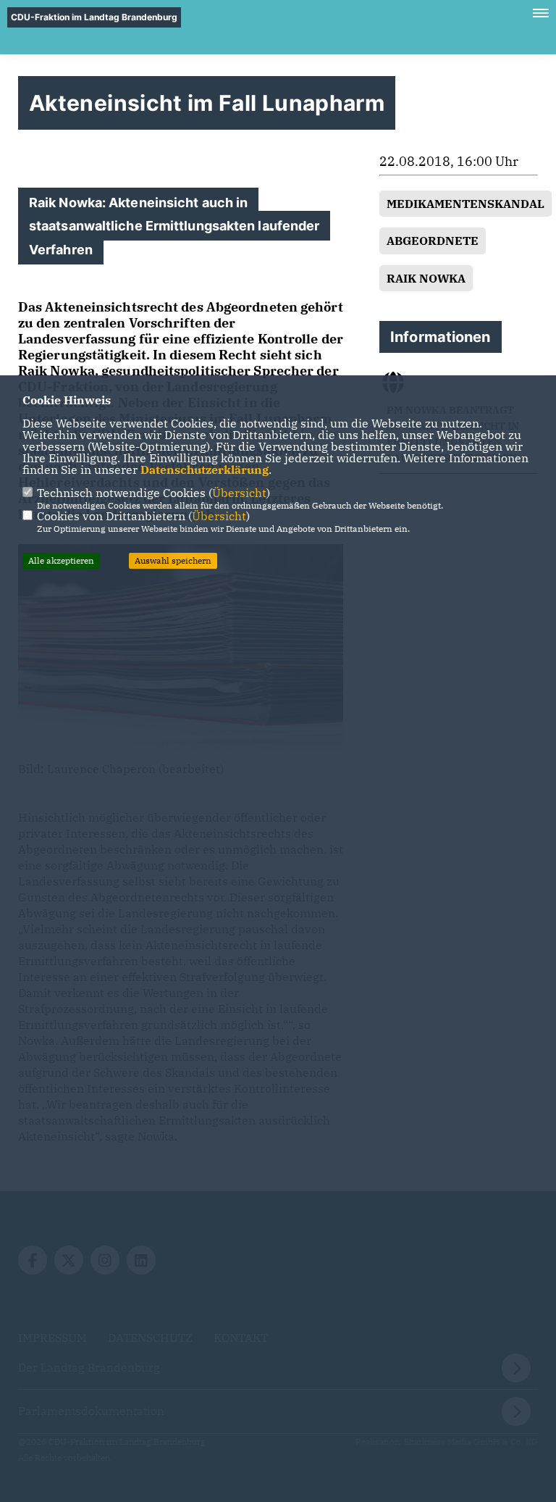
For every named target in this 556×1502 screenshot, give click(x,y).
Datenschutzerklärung (204, 469)
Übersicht (239, 492)
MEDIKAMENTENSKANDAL (465, 204)
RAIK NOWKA (426, 278)
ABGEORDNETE (433, 241)
